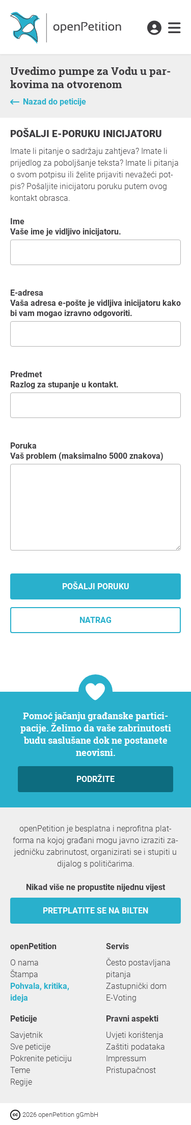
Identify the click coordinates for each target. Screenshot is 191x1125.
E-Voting (121, 998)
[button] (154, 28)
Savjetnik (26, 1035)
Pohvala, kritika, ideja (39, 992)
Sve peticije (30, 1047)
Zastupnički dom (136, 986)
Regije (21, 1082)
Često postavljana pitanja (138, 968)
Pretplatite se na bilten (95, 910)
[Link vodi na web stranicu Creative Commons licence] (16, 1114)
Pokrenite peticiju (41, 1058)
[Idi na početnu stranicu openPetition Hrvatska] (67, 27)
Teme (20, 1070)
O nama (24, 962)
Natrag (95, 620)
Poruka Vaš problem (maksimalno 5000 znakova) (86, 451)
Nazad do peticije (54, 102)
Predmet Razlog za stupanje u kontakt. (64, 379)
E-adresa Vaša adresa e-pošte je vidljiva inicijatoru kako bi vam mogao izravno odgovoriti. (95, 303)
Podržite (95, 779)
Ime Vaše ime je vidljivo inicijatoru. (65, 227)
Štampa (24, 974)
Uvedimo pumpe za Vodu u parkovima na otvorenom (90, 77)
